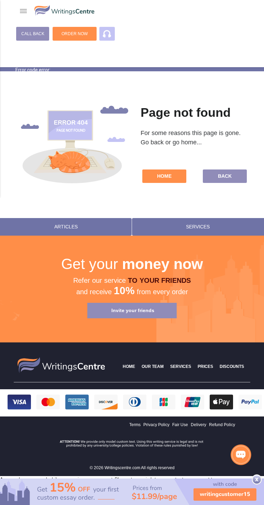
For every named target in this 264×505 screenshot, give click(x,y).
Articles (66, 226)
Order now (75, 33)
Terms (135, 424)
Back (225, 176)
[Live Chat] (241, 454)
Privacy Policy (156, 424)
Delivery (198, 424)
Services (180, 366)
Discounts (232, 366)
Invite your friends (132, 310)
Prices (205, 366)
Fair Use (180, 424)
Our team (153, 366)
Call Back (32, 33)
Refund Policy (222, 424)
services (198, 226)
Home (164, 176)
